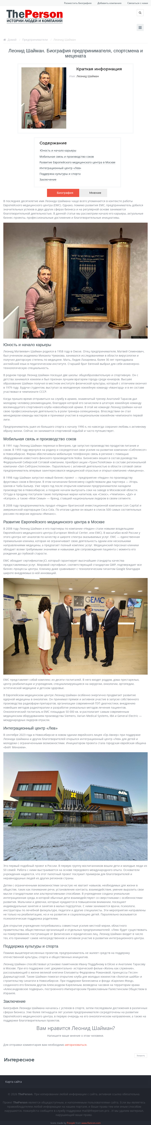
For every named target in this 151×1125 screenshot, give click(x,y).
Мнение (95, 193)
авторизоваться (76, 1045)
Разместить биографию (78, 3)
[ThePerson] (34, 16)
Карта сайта (13, 1082)
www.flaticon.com (91, 1123)
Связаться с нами (137, 3)
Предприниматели (35, 39)
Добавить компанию (110, 3)
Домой (12, 39)
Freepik (71, 1123)
